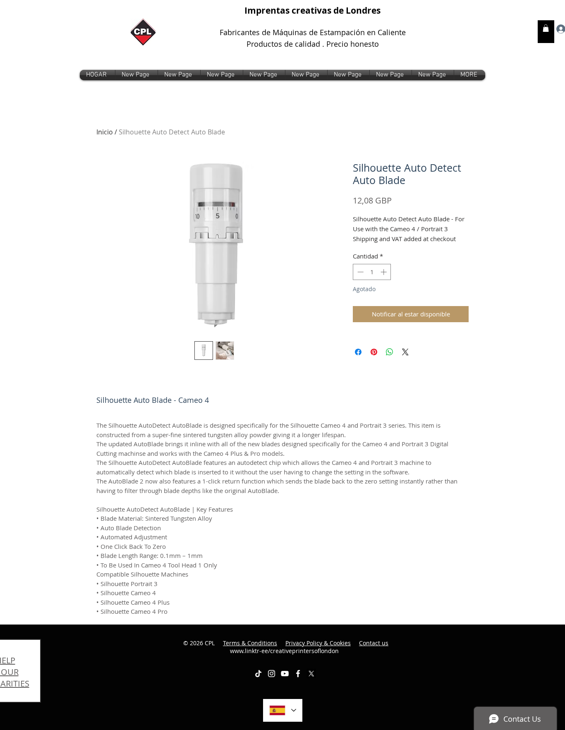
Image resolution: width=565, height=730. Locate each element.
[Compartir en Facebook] (358, 352)
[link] (546, 28)
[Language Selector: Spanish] (282, 710)
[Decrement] (359, 272)
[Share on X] (405, 352)
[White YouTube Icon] (285, 673)
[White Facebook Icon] (298, 673)
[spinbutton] (372, 272)
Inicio (104, 131)
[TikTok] (258, 673)
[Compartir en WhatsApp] (390, 352)
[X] (311, 673)
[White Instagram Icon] (271, 673)
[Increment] (384, 272)
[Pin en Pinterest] (374, 352)
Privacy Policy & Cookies (318, 643)
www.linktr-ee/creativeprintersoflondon (309, 647)
